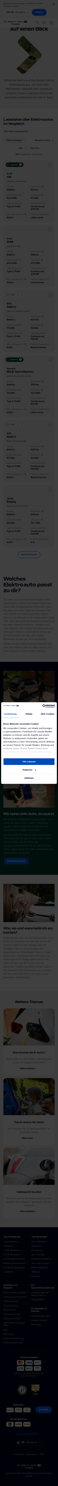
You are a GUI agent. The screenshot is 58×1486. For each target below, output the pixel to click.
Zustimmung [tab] (10, 714)
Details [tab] (29, 714)
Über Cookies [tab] (47, 714)
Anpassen (27, 770)
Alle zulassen (29, 761)
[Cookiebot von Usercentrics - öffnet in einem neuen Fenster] (42, 706)
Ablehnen (29, 778)
